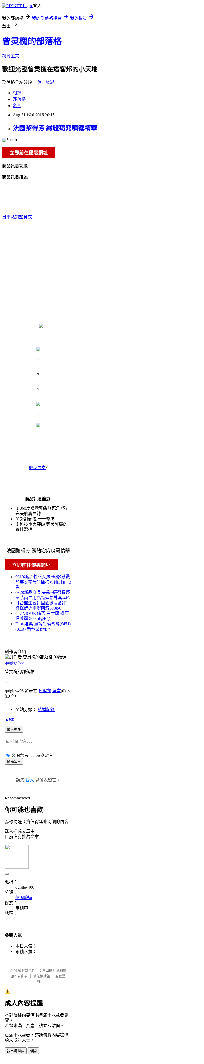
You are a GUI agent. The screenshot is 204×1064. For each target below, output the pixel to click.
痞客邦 (45, 690)
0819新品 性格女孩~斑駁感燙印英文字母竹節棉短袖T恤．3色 (43, 581)
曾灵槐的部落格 (32, 41)
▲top (9, 719)
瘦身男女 (37, 467)
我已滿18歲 (15, 1051)
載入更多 (14, 729)
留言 (56, 690)
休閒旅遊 (45, 82)
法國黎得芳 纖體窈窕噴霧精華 (55, 128)
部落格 (19, 99)
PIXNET (28, 971)
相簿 (17, 93)
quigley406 (14, 662)
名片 (17, 105)
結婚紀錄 (46, 709)
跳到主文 (10, 56)
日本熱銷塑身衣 (17, 217)
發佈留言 (14, 762)
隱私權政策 (41, 976)
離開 (33, 1051)
